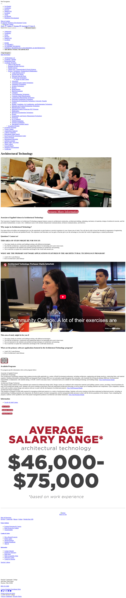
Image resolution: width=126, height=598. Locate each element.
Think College (8, 144)
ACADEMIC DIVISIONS (12, 46)
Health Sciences (12, 68)
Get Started (7, 6)
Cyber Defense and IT (18, 73)
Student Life (8, 11)
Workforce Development (11, 18)
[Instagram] (6, 591)
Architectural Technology (19, 77)
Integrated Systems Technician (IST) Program (25, 109)
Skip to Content (5, 21)
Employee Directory (10, 552)
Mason (15, 519)
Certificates (7, 149)
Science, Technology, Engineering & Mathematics (22, 71)
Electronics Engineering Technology (22, 99)
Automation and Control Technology (22, 82)
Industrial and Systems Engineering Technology (26, 106)
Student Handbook (9, 542)
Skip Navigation (5, 54)
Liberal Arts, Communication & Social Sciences (22, 69)
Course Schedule (6, 589)
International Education (11, 139)
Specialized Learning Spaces (20, 124)
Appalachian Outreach (11, 131)
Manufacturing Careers (18, 107)
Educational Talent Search (12, 134)
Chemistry (15, 92)
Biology (14, 87)
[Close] (1, 3)
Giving (24, 23)
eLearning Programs (10, 127)
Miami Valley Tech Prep (11, 142)
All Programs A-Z (9, 58)
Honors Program (9, 137)
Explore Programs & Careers (12, 526)
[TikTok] (4, 591)
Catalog (9, 26)
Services (6, 9)
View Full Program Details (107, 379)
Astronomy (15, 81)
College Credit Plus (10, 132)
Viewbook (24, 26)
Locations (7, 13)
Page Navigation (5, 53)
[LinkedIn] (8, 591)
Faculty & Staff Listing (22, 79)
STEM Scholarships (18, 121)
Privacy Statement (6, 596)
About (6, 14)
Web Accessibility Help (11, 556)
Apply (3, 26)
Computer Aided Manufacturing (21, 96)
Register (16, 26)
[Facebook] (2, 591)
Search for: (4, 28)
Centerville (9, 519)
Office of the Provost (14, 64)
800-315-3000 (5, 586)
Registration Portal (9, 61)
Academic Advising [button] (7, 410)
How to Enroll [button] (6, 406)
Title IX (6, 544)
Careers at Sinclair (9, 559)
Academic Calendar (10, 59)
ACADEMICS (8, 44)
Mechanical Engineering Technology (22, 112)
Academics (7, 8)
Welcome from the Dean (19, 76)
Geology (14, 102)
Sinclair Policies (9, 540)
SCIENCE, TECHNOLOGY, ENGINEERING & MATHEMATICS (24, 48)
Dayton (3, 519)
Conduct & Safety (5, 533)
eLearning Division (13, 126)
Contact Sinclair (9, 551)
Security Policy (17, 596)
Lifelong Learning (9, 141)
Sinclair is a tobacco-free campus (8, 593)
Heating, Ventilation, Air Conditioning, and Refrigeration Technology (32, 104)
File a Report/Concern (10, 537)
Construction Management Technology (23, 97)
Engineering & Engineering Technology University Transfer (29, 101)
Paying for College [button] (7, 413)
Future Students (5, 523)
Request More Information (63, 211)
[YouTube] (10, 591)
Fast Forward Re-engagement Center (15, 136)
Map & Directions (6, 517)
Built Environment (17, 91)
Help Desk (7, 554)
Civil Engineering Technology (20, 94)
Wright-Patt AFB (28, 519)
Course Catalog (8, 129)
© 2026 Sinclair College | (11, 595)
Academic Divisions (10, 63)
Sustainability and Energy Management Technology (27, 116)
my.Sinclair (7, 16)
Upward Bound (9, 146)
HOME (6, 43)
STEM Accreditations (18, 122)
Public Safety (8, 539)
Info (4, 547)
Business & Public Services (16, 66)
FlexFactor (15, 117)
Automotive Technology (19, 84)
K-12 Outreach (16, 119)
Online (20, 519)
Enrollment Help (16, 589)
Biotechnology (16, 89)
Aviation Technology (18, 86)
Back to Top (63, 514)
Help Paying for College (11, 528)
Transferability (8, 530)
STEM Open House (18, 74)
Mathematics (15, 111)
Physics (14, 114)
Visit (31, 26)
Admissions (7, 31)
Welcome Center (9, 557)
